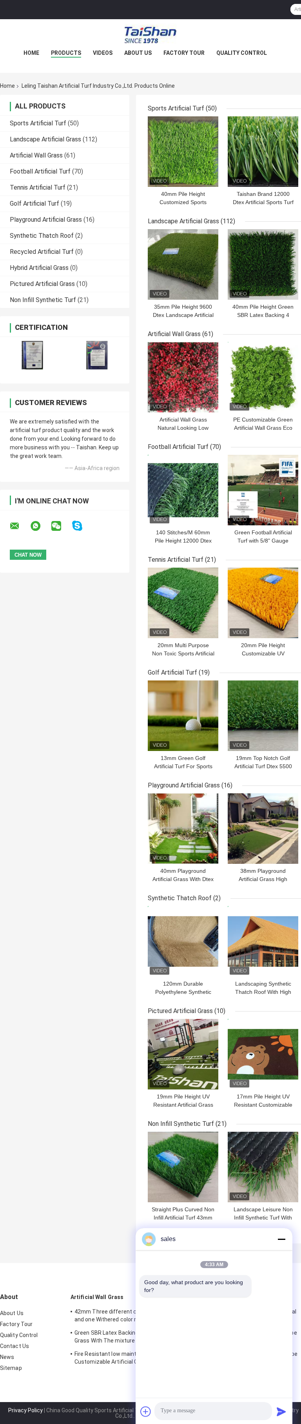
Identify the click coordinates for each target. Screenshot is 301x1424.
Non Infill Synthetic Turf (43, 300)
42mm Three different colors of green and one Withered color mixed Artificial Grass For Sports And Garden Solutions (124, 1316)
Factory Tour (184, 53)
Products (66, 53)
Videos (102, 53)
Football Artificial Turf (40, 171)
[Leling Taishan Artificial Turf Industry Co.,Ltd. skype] (82, 526)
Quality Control (241, 53)
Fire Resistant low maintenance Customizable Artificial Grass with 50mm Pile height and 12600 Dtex (127, 1359)
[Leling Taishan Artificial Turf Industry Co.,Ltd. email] (19, 526)
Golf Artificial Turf (34, 203)
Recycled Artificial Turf (42, 251)
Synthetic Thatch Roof (42, 235)
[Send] (281, 1411)
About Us (138, 53)
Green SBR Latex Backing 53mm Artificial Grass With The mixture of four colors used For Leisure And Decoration (126, 1338)
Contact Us (14, 1346)
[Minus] (281, 1239)
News (7, 1357)
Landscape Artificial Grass (45, 139)
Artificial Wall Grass (36, 155)
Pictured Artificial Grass (42, 284)
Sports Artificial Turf (38, 123)
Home (31, 53)
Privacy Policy (25, 1410)
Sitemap (11, 1368)
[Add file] (145, 1411)
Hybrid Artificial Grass (39, 267)
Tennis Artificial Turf (37, 187)
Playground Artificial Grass (46, 219)
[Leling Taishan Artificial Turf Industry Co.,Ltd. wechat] (61, 526)
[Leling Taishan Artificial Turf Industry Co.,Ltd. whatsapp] (40, 526)
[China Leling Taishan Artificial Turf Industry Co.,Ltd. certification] (32, 355)
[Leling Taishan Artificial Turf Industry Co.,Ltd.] (150, 35)
